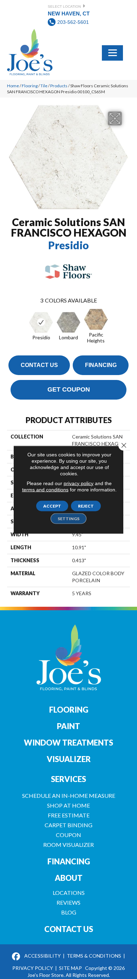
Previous (10, 321)
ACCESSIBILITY (42, 956)
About (69, 878)
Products (58, 85)
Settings (68, 518)
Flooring (30, 85)
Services (68, 779)
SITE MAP (70, 968)
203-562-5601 (73, 22)
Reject (86, 505)
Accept (52, 505)
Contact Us (39, 365)
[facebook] (16, 956)
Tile (43, 85)
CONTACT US (68, 929)
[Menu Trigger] (112, 52)
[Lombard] (68, 322)
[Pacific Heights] (96, 319)
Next (126, 321)
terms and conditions (45, 489)
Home (13, 85)
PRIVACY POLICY (32, 968)
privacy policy (78, 483)
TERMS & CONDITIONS (94, 956)
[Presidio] (41, 322)
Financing (101, 365)
